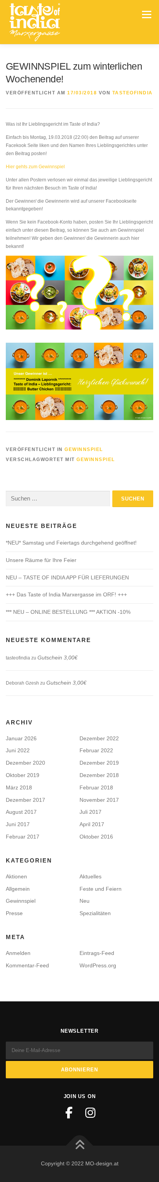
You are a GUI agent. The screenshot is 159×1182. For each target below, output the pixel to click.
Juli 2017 (90, 812)
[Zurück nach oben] (79, 1146)
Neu (85, 901)
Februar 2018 (96, 787)
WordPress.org (98, 965)
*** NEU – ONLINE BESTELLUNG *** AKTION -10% (68, 612)
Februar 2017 (22, 837)
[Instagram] (90, 1113)
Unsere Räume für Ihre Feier (41, 560)
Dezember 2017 (25, 800)
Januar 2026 (21, 738)
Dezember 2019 (99, 763)
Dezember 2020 (25, 763)
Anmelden (18, 953)
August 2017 (21, 812)
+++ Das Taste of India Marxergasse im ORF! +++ (66, 594)
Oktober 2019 (22, 775)
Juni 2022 (18, 750)
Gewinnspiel (83, 449)
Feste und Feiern (101, 889)
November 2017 (99, 800)
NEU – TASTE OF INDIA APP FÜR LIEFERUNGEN (67, 577)
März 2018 (19, 787)
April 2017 (92, 824)
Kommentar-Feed (27, 965)
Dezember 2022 (99, 738)
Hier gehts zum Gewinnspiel (35, 166)
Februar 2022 (96, 750)
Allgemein (18, 889)
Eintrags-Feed (97, 953)
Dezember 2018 (99, 775)
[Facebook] (68, 1113)
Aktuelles (90, 876)
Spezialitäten (95, 913)
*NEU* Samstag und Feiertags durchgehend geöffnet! (71, 543)
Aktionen (16, 876)
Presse (14, 913)
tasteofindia (132, 93)
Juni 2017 (18, 824)
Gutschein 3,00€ (57, 657)
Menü (146, 14)
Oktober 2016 (96, 837)
